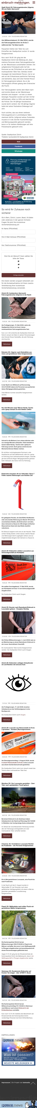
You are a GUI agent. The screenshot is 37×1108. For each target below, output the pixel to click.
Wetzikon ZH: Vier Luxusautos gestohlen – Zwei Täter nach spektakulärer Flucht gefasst (18, 784)
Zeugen (23, 715)
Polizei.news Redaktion (19, 36)
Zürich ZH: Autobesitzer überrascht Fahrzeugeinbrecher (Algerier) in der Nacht (16, 294)
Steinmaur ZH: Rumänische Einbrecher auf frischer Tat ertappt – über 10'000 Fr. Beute (16, 972)
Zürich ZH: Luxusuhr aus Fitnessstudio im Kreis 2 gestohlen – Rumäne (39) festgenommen (18, 728)
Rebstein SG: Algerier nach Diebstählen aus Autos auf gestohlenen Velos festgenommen (17, 353)
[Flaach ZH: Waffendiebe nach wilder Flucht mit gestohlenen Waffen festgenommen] (18, 923)
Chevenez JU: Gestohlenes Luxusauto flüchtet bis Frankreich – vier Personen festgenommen (18, 844)
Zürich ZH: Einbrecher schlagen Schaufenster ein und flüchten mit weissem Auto (17, 663)
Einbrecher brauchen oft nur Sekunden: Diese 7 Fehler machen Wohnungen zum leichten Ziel (18, 474)
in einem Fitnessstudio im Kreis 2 (13, 762)
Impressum (6, 1082)
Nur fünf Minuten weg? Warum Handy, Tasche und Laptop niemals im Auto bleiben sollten (17, 408)
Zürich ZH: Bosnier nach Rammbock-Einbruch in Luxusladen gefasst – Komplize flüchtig (18, 608)
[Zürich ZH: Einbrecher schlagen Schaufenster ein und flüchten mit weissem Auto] (18, 684)
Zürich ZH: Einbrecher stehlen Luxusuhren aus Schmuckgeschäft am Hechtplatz (18, 551)
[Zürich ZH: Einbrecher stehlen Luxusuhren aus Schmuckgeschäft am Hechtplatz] (18, 567)
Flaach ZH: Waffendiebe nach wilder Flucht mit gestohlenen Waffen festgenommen (18, 907)
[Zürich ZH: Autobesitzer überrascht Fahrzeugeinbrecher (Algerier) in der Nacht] (18, 308)
